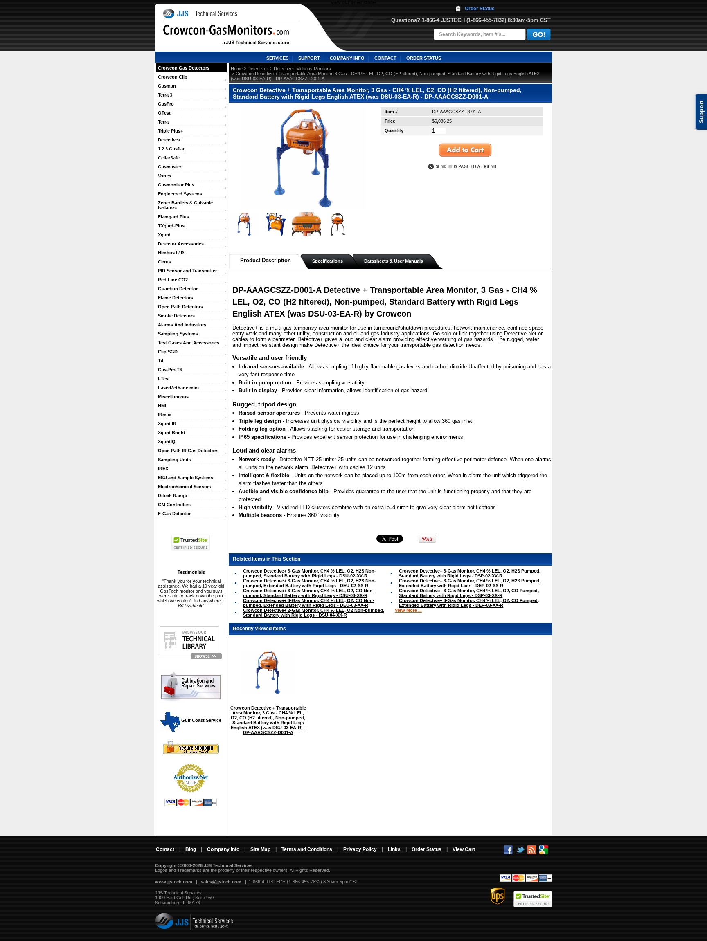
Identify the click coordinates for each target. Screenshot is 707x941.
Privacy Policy (360, 849)
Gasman (167, 85)
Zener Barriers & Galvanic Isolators (185, 205)
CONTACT (385, 58)
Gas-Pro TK (170, 369)
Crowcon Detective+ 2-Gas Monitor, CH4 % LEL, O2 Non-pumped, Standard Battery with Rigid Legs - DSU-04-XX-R (313, 613)
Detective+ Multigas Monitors (302, 68)
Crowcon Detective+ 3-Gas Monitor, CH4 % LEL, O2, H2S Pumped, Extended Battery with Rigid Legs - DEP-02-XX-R (469, 583)
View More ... (408, 610)
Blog (190, 849)
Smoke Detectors (176, 315)
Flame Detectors (175, 297)
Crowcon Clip (172, 76)
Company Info (223, 849)
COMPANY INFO (347, 58)
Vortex (164, 175)
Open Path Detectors (180, 306)
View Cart (464, 849)
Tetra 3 (165, 94)
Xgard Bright (171, 432)
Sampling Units (174, 459)
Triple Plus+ (170, 130)
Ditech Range (172, 495)
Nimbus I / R (171, 252)
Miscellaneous (173, 396)
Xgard (164, 234)
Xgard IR (167, 423)
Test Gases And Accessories (188, 342)
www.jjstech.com (173, 881)
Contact (165, 849)
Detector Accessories (181, 243)
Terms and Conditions (306, 849)
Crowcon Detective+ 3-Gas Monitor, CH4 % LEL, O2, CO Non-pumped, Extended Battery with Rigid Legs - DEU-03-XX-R (308, 603)
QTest (164, 112)
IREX (163, 468)
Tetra (163, 121)
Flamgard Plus (173, 216)
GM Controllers (174, 504)
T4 (160, 360)
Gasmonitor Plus (176, 184)
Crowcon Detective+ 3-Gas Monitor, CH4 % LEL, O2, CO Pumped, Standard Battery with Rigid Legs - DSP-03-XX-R (469, 593)
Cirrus (164, 261)
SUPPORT (309, 58)
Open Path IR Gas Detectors (188, 450)
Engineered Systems (180, 193)
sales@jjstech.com (221, 881)
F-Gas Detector (174, 513)
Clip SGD (168, 351)
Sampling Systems (178, 333)
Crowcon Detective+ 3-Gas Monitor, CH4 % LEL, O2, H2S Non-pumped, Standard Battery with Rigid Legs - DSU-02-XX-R (309, 573)
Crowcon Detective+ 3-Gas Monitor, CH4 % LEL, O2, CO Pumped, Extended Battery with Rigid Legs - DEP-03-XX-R (469, 603)
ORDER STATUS (423, 58)
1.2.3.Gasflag (172, 148)
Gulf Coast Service (200, 720)
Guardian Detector (178, 288)
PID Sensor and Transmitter (187, 270)
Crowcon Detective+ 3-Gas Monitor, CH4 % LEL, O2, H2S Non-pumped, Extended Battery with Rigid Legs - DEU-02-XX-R (309, 583)
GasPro (166, 103)
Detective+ (169, 139)
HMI (162, 405)
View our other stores (354, 2)
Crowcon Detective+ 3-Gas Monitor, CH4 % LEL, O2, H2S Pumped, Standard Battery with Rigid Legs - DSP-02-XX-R (469, 573)
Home (237, 68)
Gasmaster (169, 166)
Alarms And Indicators (182, 324)
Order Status (480, 8)
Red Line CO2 (173, 279)
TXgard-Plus (171, 225)
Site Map (260, 849)
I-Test (164, 378)
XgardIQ (167, 441)
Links (394, 849)
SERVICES (277, 58)
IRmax (164, 414)
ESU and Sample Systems (185, 477)
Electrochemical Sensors (184, 486)
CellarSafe (169, 157)
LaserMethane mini (178, 387)
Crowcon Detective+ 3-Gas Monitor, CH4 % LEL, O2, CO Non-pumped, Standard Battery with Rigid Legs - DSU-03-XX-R (308, 593)
